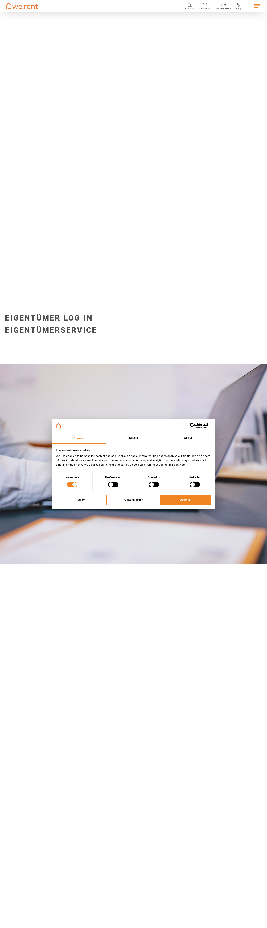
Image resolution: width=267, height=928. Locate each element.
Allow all (185, 499)
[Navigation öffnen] (257, 6)
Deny (81, 499)
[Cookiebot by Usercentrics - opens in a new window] (195, 425)
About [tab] (188, 437)
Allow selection (133, 499)
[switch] (113, 484)
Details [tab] (133, 437)
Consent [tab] (79, 438)
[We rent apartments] (22, 5)
